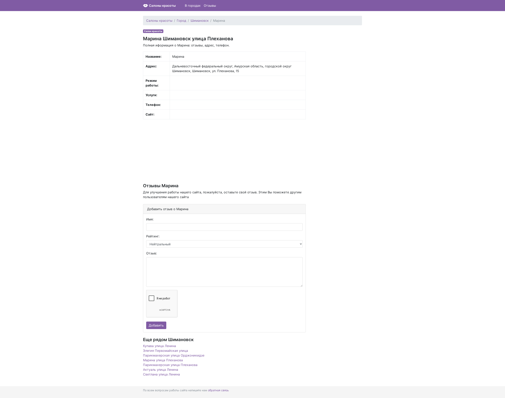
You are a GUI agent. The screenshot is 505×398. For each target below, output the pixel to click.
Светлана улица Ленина (161, 374)
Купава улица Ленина (159, 346)
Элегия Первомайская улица (165, 351)
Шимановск (200, 21)
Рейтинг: (152, 236)
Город (181, 21)
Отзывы (210, 6)
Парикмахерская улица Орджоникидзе (173, 355)
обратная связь (218, 390)
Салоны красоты (162, 6)
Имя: (149, 219)
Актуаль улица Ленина (160, 370)
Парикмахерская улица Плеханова (170, 365)
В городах (193, 6)
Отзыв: (151, 253)
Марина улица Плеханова (163, 360)
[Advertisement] (224, 151)
